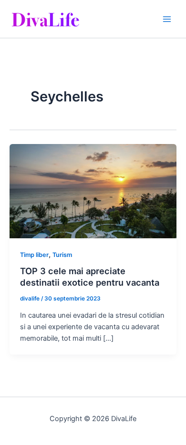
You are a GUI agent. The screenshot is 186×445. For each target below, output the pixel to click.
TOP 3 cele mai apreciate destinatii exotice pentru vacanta (89, 277)
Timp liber (34, 254)
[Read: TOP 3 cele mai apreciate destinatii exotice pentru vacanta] (93, 190)
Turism (62, 254)
